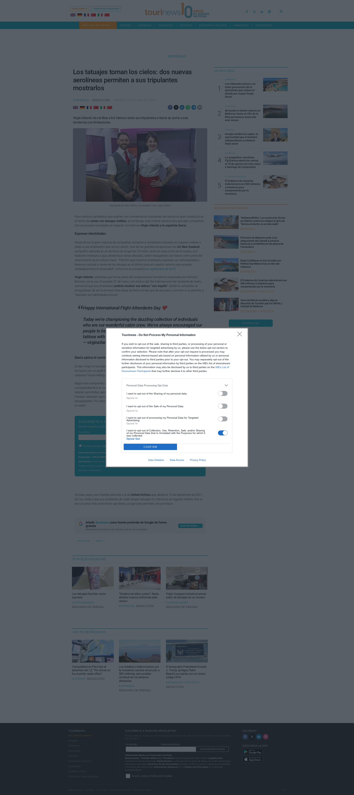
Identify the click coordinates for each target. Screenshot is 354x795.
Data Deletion (156, 459)
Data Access (177, 459)
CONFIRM (150, 447)
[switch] (223, 393)
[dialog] (177, 397)
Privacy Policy (198, 459)
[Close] (240, 335)
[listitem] (177, 385)
